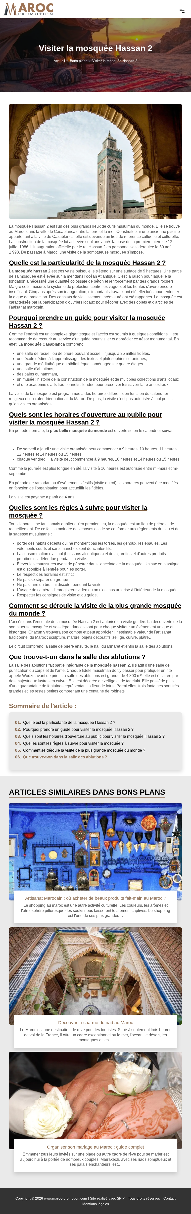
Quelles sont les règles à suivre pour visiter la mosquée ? (69, 743)
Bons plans (78, 61)
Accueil (59, 61)
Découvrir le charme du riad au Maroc (95, 1022)
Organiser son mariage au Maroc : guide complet (95, 1147)
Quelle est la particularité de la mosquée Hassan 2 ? (65, 722)
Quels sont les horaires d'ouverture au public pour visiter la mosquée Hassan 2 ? (90, 736)
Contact (169, 1198)
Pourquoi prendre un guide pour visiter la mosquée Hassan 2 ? (74, 729)
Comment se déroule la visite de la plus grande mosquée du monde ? (80, 750)
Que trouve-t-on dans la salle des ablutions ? (61, 757)
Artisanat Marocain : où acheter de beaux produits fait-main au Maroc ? (95, 898)
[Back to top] (177, 1200)
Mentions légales (95, 1204)
